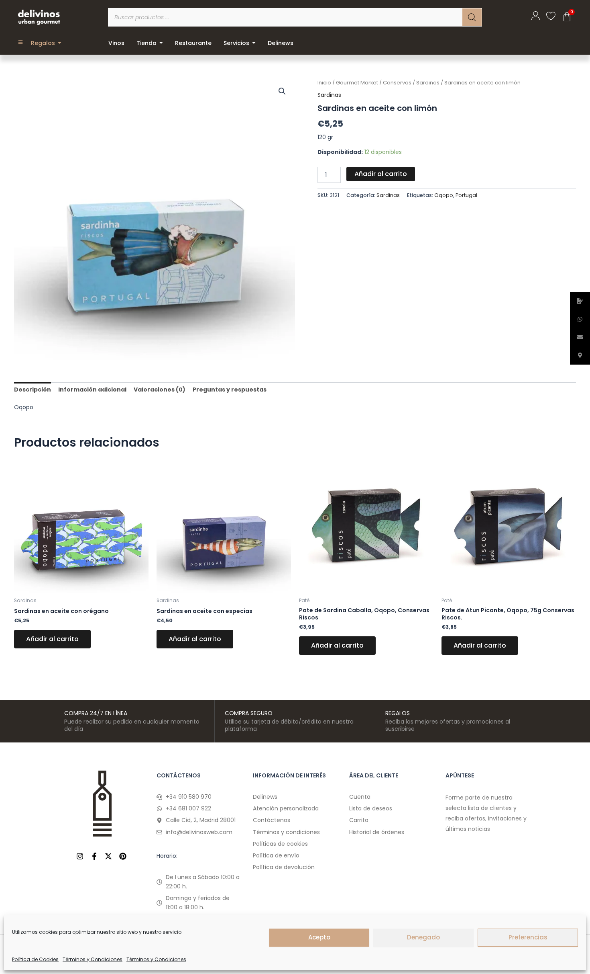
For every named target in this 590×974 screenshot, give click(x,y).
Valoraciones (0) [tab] (159, 389)
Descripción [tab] (32, 389)
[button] (282, 91)
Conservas (397, 82)
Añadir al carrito (380, 173)
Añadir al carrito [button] (52, 639)
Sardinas (427, 82)
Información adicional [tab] (92, 389)
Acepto (319, 937)
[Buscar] (472, 17)
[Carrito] (567, 17)
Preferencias (528, 937)
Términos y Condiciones (92, 959)
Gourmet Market (357, 82)
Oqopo (443, 195)
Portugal (466, 195)
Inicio (324, 82)
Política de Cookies (35, 959)
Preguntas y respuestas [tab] (230, 389)
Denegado (423, 937)
